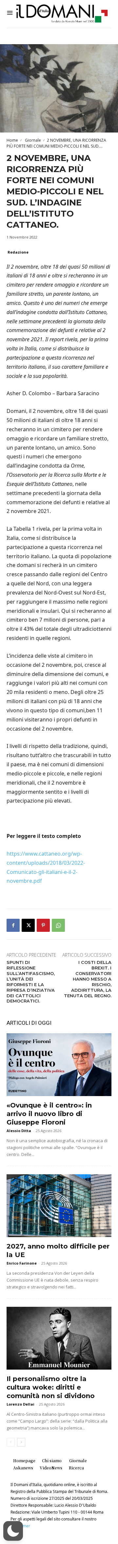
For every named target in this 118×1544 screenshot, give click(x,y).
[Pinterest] (43, 925)
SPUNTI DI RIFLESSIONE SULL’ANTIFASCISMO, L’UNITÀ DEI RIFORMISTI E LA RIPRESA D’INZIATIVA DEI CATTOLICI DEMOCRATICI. (31, 981)
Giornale (32, 140)
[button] (13, 1531)
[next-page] (21, 1442)
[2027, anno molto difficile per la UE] (59, 1205)
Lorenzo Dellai (20, 1404)
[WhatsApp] (58, 925)
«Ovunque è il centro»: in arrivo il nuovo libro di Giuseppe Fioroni (49, 1113)
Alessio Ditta (19, 1130)
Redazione (18, 252)
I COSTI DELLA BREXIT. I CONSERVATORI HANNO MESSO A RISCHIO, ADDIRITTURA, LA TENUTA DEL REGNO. (87, 979)
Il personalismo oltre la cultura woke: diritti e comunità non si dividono (51, 1387)
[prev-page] (11, 1442)
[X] (28, 925)
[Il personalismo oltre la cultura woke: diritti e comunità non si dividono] (59, 1338)
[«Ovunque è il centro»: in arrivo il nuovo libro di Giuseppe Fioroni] (59, 1064)
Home (12, 140)
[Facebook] (13, 925)
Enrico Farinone (22, 1263)
